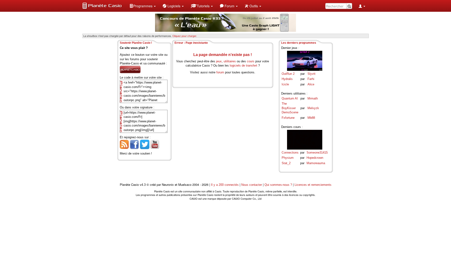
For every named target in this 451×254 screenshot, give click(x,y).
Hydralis (287, 79)
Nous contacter (251, 185)
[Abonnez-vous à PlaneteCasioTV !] (154, 144)
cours (250, 61)
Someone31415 (317, 152)
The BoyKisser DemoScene (290, 108)
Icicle (285, 84)
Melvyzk (313, 108)
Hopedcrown (315, 157)
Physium (288, 157)
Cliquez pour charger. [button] (184, 36)
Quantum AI (290, 98)
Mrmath (312, 98)
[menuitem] (142, 6)
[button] (142, 6)
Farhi (310, 79)
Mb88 (311, 117)
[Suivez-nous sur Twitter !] (144, 144)
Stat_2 (286, 163)
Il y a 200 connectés (225, 185)
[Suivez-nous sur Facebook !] (134, 144)
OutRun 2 (288, 73)
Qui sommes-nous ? (278, 185)
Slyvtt (311, 73)
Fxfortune (288, 117)
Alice (310, 84)
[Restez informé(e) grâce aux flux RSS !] (124, 144)
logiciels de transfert (243, 65)
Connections (290, 152)
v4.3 (143, 185)
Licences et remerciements (313, 185)
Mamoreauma (316, 163)
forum (220, 72)
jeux (219, 61)
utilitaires (230, 61)
